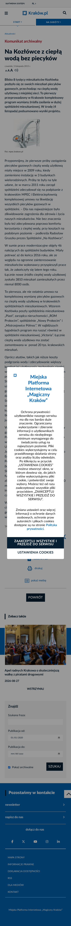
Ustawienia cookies (36, 552)
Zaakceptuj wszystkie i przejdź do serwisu (35, 543)
